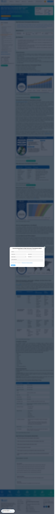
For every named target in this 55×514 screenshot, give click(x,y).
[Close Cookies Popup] (13, 511)
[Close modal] (44, 247)
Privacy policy (24, 262)
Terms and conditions (29, 262)
